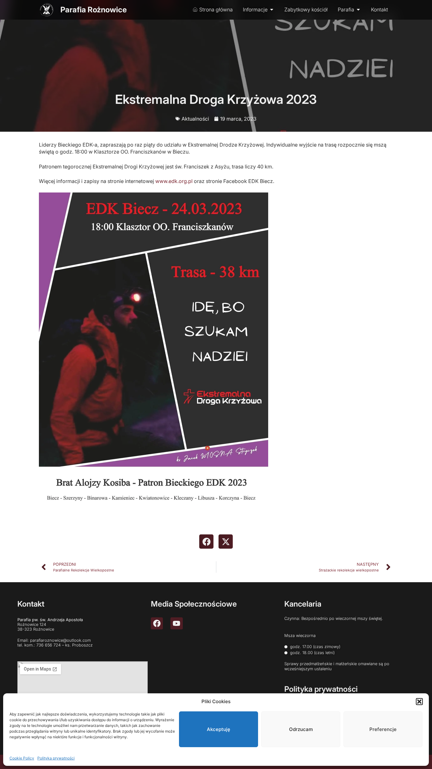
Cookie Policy (21, 757)
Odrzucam (301, 729)
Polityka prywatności (56, 757)
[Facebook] (157, 623)
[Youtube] (176, 623)
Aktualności (195, 119)
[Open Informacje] (271, 9)
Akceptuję (218, 729)
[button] (419, 701)
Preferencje (383, 729)
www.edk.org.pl (174, 181)
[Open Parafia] (358, 9)
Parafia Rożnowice (93, 9)
